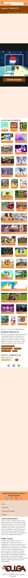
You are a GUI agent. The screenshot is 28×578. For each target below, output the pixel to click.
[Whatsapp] (18, 365)
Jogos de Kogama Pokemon (8, 346)
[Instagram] (21, 498)
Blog (3, 504)
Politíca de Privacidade (8, 511)
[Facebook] (13, 365)
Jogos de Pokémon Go (7, 348)
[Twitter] (8, 365)
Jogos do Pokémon (6, 350)
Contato (4, 514)
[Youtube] (16, 498)
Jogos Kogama (17, 348)
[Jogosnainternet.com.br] (6, 2)
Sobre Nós (5, 507)
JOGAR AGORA (14, 80)
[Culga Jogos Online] (14, 568)
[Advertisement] (14, 28)
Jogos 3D (15, 350)
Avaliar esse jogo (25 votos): (7, 357)
